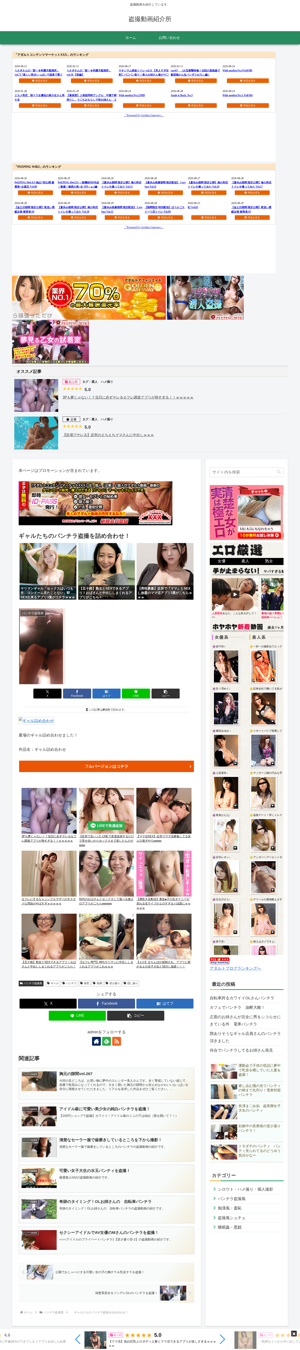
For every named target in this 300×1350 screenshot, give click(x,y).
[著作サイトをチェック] (96, 1041)
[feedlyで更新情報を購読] (106, 1041)
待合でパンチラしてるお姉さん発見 (241, 1050)
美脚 (99, 983)
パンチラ (71, 983)
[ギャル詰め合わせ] (36, 720)
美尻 (86, 983)
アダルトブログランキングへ (235, 968)
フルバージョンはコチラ (106, 766)
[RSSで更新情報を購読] (116, 1041)
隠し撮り (132, 983)
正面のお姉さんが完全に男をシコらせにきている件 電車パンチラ (245, 1020)
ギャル (55, 983)
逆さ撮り (114, 983)
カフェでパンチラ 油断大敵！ (237, 1007)
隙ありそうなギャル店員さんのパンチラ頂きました (245, 1037)
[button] (78, 1339)
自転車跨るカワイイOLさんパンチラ (242, 998)
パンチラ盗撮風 (33, 983)
